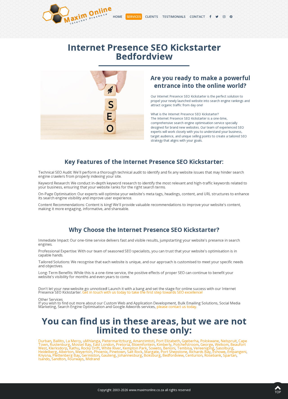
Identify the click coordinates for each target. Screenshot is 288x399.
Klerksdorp (58, 348)
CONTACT (197, 16)
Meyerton (83, 351)
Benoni (169, 348)
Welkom (222, 344)
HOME (117, 16)
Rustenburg (60, 344)
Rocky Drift (90, 348)
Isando (44, 358)
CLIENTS (151, 16)
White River (111, 348)
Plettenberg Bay (66, 355)
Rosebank (212, 355)
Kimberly (164, 344)
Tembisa (184, 348)
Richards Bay (200, 351)
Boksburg (152, 355)
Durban (44, 340)
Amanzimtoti (143, 340)
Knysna (44, 355)
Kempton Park (135, 348)
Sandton (59, 358)
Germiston (90, 355)
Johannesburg (130, 355)
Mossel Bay (81, 344)
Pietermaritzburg (116, 340)
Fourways (76, 358)
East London (103, 344)
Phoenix (101, 351)
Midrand (93, 358)
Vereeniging (204, 348)
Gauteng (108, 355)
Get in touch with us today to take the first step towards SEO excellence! (142, 292)
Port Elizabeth (168, 340)
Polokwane (209, 340)
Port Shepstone (174, 351)
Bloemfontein (143, 344)
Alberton (66, 351)
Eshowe (218, 351)
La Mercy (73, 340)
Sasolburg (224, 348)
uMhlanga (91, 340)
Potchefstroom (186, 344)
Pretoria (123, 344)
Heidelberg (47, 351)
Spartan (229, 355)
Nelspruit (229, 340)
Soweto (155, 348)
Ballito (58, 340)
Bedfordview (173, 355)
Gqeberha (190, 340)
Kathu (74, 348)
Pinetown (117, 351)
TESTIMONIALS (173, 16)
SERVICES (134, 16)
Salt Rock (134, 351)
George (206, 344)
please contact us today (176, 306)
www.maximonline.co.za (146, 390)
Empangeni (236, 351)
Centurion (193, 355)
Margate (151, 351)
